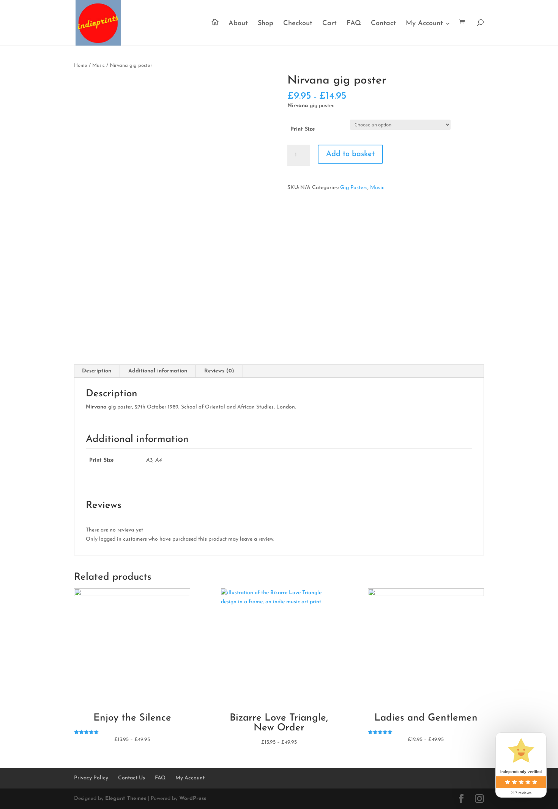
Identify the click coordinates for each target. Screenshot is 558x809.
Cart (329, 24)
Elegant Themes (125, 798)
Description (96, 371)
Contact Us (131, 778)
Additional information (157, 371)
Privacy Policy (91, 778)
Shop (265, 24)
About (238, 24)
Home (80, 65)
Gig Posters (353, 188)
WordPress (192, 798)
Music (98, 65)
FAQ (354, 24)
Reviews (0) (219, 371)
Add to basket (350, 154)
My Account (424, 24)
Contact (383, 24)
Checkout (297, 24)
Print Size (302, 129)
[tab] (97, 371)
